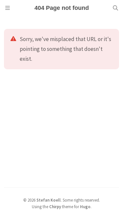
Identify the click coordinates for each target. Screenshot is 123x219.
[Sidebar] (7, 8)
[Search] (115, 8)
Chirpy (55, 206)
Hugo (85, 206)
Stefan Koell (48, 200)
